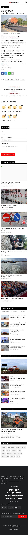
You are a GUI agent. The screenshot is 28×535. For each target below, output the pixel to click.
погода (8, 450)
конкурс (20, 453)
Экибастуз (14, 450)
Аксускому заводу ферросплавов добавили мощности (12, 430)
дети (20, 450)
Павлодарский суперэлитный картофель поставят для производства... (16, 331)
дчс (8, 456)
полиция (23, 447)
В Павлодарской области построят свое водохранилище (11, 275)
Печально (9, 120)
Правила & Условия (13, 529)
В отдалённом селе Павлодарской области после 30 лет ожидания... (18, 323)
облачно (13, 456)
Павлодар (4, 447)
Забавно (20, 111)
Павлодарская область (13, 447)
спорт (3, 450)
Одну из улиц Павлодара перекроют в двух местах (12, 229)
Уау (15, 120)
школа (18, 456)
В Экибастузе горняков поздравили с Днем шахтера (14, 95)
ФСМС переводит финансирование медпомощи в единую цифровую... (18, 377)
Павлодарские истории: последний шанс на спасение (14, 90)
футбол (3, 456)
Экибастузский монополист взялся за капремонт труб (14, 252)
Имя (2, 131)
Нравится (4, 111)
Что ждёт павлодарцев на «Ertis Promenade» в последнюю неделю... (17, 400)
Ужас (4, 120)
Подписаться (22, 516)
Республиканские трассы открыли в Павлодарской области (10, 183)
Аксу (15, 453)
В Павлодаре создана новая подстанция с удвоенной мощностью (12, 206)
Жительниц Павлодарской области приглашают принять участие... (18, 392)
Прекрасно (15, 111)
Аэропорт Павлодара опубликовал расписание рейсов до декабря (18, 316)
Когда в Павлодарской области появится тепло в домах (17, 384)
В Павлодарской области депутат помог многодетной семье (17, 347)
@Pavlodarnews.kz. (14, 37)
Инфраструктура (5, 7)
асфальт (22, 79)
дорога (12, 79)
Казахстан (9, 453)
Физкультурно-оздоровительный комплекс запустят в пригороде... (12, 299)
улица (17, 79)
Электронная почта (6, 137)
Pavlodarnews (4, 64)
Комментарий (4, 143)
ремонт (7, 79)
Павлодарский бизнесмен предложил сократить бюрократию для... (18, 339)
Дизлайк (9, 111)
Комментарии (5, 127)
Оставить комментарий (8, 154)
